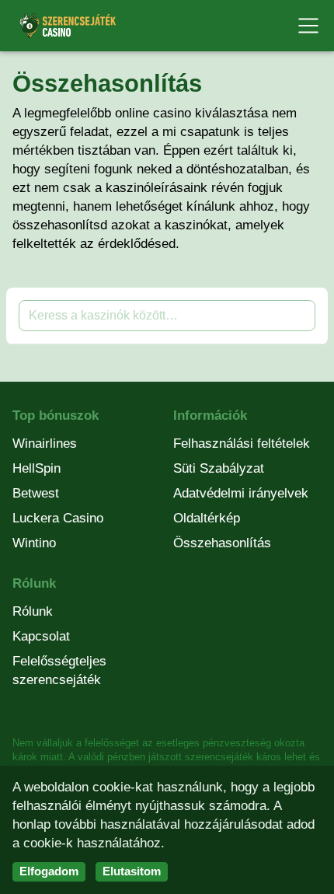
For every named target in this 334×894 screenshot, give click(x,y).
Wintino (34, 543)
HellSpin (36, 468)
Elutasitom (132, 871)
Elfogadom (48, 871)
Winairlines (44, 443)
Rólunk (32, 611)
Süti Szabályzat (218, 468)
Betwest (35, 493)
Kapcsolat (41, 636)
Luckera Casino (57, 518)
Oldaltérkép (206, 518)
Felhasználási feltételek (241, 443)
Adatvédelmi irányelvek (240, 493)
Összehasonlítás (222, 543)
